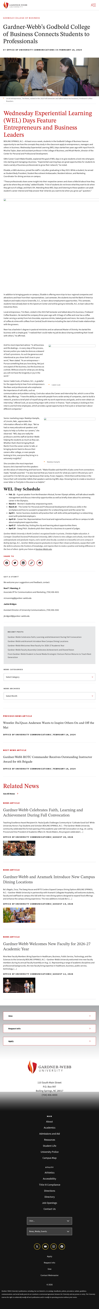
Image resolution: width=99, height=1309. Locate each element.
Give (10, 1016)
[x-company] (37, 1246)
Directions (49, 1190)
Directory (49, 1196)
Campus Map (50, 1157)
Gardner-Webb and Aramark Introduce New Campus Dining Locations (38, 641)
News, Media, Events (38, 1231)
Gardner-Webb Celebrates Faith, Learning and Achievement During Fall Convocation (44, 637)
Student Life (49, 1145)
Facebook (8, 563)
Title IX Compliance (49, 1184)
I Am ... (32, 1220)
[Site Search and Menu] (93, 5)
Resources (49, 1139)
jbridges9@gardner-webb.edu (17, 616)
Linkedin (24, 563)
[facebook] (62, 1246)
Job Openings (49, 1202)
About (49, 1121)
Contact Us (50, 1208)
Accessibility (49, 1178)
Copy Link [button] (32, 563)
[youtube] (45, 1246)
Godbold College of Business (21, 17)
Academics (49, 1127)
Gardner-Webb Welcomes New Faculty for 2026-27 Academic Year (36, 645)
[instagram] (54, 1246)
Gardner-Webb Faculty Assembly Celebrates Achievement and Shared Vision (41, 649)
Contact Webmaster (50, 1275)
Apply (11, 1041)
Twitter (16, 563)
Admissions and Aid (49, 1133)
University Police (50, 1151)
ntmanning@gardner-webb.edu (17, 598)
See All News (9, 793)
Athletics (49, 1172)
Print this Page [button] (41, 563)
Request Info (14, 1028)
